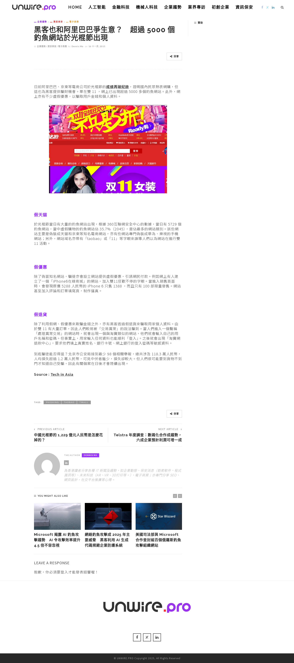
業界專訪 (197, 7)
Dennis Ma (77, 46)
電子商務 (74, 21)
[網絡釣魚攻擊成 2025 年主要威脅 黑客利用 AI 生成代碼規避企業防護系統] (108, 516)
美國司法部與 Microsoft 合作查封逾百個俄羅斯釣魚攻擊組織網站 (158, 539)
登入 (64, 571)
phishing (52, 402)
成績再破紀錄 (117, 86)
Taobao (69, 402)
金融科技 (121, 7)
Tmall (83, 402)
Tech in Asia (62, 374)
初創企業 (220, 7)
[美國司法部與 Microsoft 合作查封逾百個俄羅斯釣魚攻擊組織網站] (159, 516)
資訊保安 (244, 7)
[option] (57, 525)
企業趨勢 (173, 7)
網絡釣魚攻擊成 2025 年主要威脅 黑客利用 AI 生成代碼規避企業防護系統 (107, 539)
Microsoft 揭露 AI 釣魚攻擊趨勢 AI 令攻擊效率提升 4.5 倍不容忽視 (57, 539)
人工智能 (97, 7)
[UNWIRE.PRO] (34, 6)
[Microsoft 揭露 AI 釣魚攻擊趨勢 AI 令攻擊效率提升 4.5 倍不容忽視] (57, 516)
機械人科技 (147, 7)
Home (75, 7)
